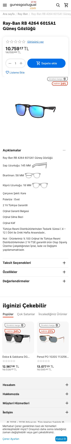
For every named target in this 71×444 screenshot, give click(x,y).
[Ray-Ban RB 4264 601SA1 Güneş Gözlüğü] (35, 110)
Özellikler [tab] (10, 272)
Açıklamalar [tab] (12, 150)
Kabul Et (61, 438)
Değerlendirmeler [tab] (16, 281)
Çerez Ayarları (11, 438)
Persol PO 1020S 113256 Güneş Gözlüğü (52, 356)
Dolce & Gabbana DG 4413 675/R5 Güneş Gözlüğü (14, 356)
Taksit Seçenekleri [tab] (17, 263)
